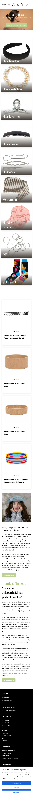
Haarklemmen (12, 116)
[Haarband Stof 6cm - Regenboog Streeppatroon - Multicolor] (16, 458)
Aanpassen (16, 787)
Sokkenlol (9, 282)
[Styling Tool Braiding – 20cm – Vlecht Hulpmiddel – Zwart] (16, 314)
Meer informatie (9, 680)
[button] (16, 331)
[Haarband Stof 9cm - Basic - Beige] (16, 362)
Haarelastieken (12, 89)
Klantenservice (6, 755)
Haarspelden (11, 144)
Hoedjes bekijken (9, 575)
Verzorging (10, 199)
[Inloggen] (18, 5)
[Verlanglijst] (26, 4)
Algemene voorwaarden (8, 750)
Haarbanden (11, 61)
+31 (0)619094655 (9, 708)
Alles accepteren (16, 783)
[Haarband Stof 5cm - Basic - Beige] (16, 410)
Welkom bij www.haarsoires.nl (10, 758)
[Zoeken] (13, 4)
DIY (5, 255)
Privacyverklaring (6, 753)
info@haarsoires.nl (11, 710)
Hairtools (9, 172)
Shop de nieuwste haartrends (16, 25)
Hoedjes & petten (6, 735)
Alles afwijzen (16, 792)
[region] (16, 781)
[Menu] (30, 4)
